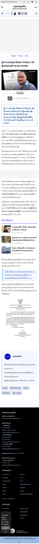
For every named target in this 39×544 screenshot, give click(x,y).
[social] (24, 2)
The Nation (6, 508)
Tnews (22, 518)
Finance (22, 474)
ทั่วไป (26, 56)
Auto (21, 481)
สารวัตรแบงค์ (6, 393)
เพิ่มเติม (6, 524)
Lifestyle (22, 487)
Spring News (24, 515)
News (20, 56)
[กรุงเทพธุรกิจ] (19, 7)
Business (5, 478)
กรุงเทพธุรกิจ (23, 512)
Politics (5, 487)
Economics (6, 474)
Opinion (22, 491)
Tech (21, 478)
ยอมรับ (6, 528)
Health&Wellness (25, 484)
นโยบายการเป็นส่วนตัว (26, 494)
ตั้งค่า (5, 532)
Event (4, 494)
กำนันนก (25, 388)
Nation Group (24, 508)
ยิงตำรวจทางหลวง (15, 388)
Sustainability (7, 481)
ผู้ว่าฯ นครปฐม (17, 393)
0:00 (6, 13)
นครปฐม (4, 388)
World (4, 484)
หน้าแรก (13, 56)
